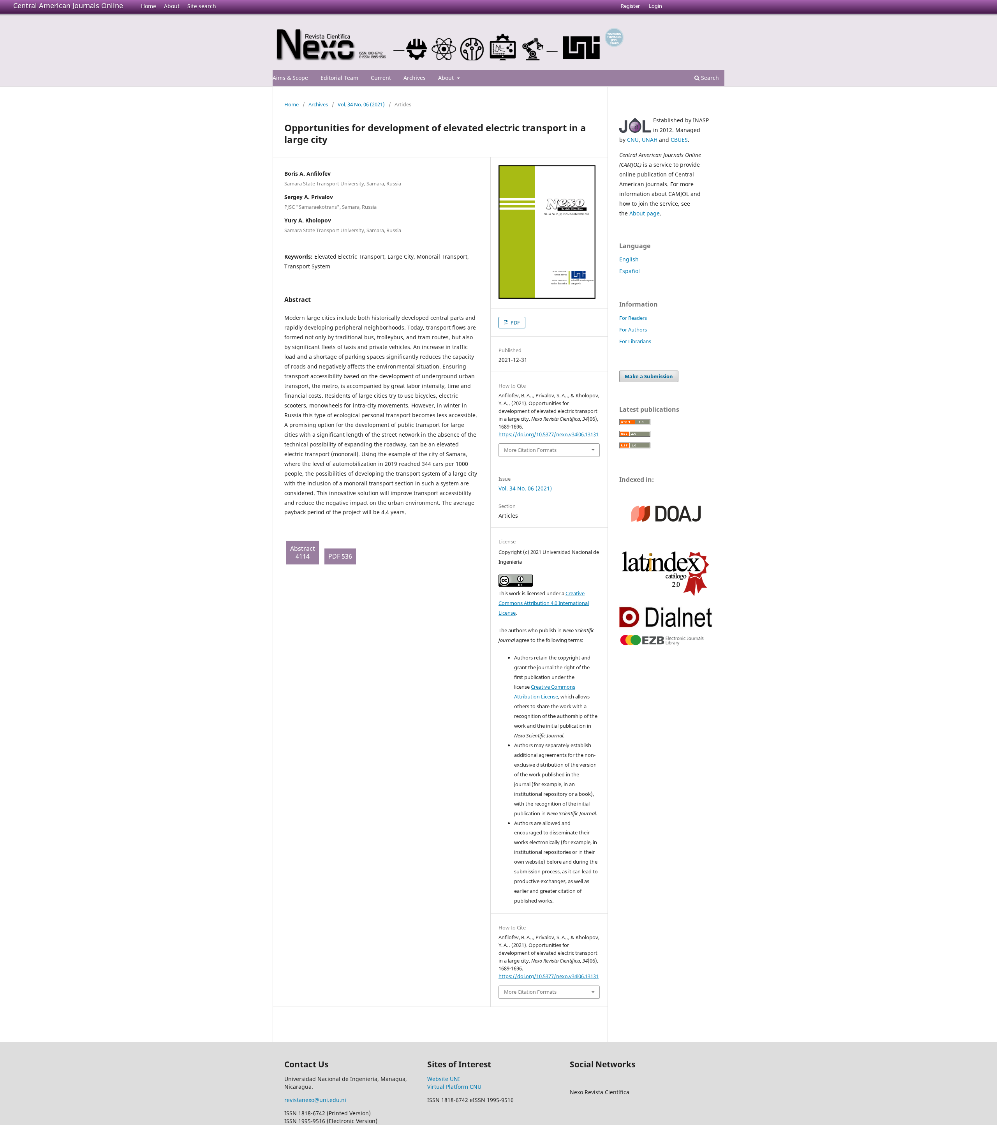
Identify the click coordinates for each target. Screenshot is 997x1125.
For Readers (633, 317)
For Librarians (635, 341)
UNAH (649, 139)
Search (709, 77)
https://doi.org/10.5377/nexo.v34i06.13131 (548, 434)
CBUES (679, 139)
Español (629, 271)
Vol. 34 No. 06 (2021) (361, 104)
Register (630, 5)
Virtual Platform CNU (454, 1086)
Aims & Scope (290, 77)
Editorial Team (339, 77)
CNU (633, 139)
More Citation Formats (530, 449)
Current (381, 77)
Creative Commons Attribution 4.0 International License (543, 603)
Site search (201, 6)
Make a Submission (649, 376)
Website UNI (443, 1079)
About (172, 6)
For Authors (633, 329)
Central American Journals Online (68, 5)
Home (148, 6)
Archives (414, 77)
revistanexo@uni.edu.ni (315, 1100)
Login (655, 5)
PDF (514, 322)
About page (644, 213)
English (629, 259)
